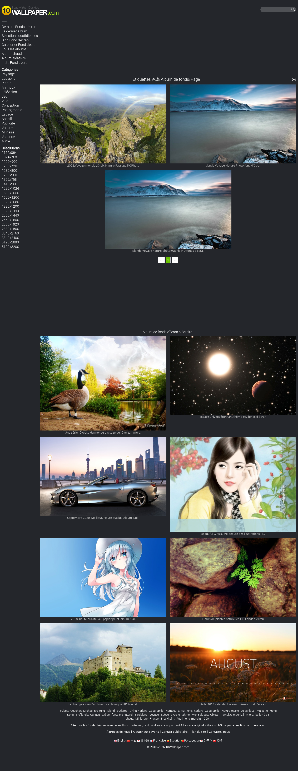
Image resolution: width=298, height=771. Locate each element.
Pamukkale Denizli (232, 715)
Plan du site (198, 732)
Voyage (154, 715)
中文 (133, 740)
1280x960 (9, 175)
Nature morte (230, 711)
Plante (6, 83)
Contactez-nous (219, 732)
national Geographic (207, 711)
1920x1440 (10, 210)
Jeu (4, 96)
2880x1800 (10, 228)
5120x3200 (10, 246)
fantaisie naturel (122, 715)
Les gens (8, 78)
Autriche (186, 711)
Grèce (106, 715)
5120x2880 (10, 242)
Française (159, 740)
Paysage (8, 74)
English (122, 740)
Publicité (8, 123)
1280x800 (9, 170)
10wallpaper (32, 10)
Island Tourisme (117, 711)
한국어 (208, 740)
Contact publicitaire (175, 732)
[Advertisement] (168, 48)
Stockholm (167, 718)
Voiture (7, 127)
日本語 (144, 740)
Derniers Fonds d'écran (19, 26)
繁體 (219, 740)
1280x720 (9, 166)
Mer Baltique (200, 715)
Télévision (9, 91)
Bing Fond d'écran (15, 40)
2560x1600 (10, 219)
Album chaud (12, 53)
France (154, 718)
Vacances (9, 136)
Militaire (8, 132)
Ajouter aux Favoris (146, 732)
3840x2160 (10, 233)
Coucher (75, 711)
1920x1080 (10, 201)
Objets (214, 715)
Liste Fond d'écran (15, 62)
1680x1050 (10, 193)
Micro (249, 715)
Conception (10, 105)
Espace (7, 114)
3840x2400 (10, 237)
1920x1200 (10, 206)
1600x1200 (10, 197)
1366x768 (9, 179)
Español (175, 740)
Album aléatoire (14, 58)
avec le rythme (180, 715)
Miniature (141, 718)
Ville (5, 100)
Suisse (64, 711)
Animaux (8, 87)
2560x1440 (10, 215)
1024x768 (9, 157)
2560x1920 (10, 224)
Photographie (12, 109)
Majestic (262, 711)
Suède (165, 715)
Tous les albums (14, 49)
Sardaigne (141, 715)
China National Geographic (146, 711)
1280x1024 (10, 188)
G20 (206, 718)
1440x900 (9, 184)
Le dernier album (14, 31)
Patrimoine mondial (188, 718)
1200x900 (9, 161)
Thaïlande (82, 715)
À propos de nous (118, 732)
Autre (6, 141)
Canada (95, 715)
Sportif (7, 118)
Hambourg (172, 711)
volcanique (248, 711)
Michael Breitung (94, 711)
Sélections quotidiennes (20, 35)
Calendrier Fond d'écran (19, 44)
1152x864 (9, 152)
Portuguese (192, 740)
